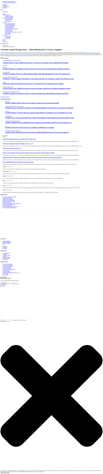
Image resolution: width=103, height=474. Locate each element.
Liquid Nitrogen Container (8, 199)
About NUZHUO (6, 14)
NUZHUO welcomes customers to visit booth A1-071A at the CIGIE (19, 139)
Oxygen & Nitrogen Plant (10, 25)
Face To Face (7, 20)
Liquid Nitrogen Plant (9, 27)
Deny (5, 472)
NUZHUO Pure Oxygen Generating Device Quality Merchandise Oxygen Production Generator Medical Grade (39, 118)
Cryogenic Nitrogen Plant (10, 24)
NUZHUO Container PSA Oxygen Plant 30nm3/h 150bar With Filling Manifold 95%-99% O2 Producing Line (36, 74)
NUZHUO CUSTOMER (8, 18)
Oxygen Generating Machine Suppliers (10, 206)
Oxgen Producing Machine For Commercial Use (12, 203)
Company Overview (9, 15)
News (4, 40)
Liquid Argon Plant (9, 30)
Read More (5, 65)
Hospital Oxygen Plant (7, 198)
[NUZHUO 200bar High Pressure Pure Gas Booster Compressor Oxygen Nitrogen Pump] (7, 101)
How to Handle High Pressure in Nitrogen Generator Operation (18, 162)
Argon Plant (7, 38)
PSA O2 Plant (8, 33)
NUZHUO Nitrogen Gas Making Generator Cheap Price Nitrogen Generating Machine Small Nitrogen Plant (36, 69)
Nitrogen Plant (8, 37)
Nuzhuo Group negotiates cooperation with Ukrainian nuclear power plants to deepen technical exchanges (29, 152)
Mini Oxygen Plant (6, 202)
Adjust (8, 472)
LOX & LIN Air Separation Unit (11, 28)
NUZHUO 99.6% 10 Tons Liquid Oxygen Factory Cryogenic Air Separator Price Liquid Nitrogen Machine (35, 63)
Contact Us (5, 41)
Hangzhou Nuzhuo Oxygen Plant (9, 207)
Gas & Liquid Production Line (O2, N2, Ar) (13, 31)
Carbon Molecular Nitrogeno (10, 53)
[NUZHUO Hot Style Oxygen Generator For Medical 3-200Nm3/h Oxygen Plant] (6, 125)
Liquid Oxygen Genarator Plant (9, 201)
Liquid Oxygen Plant (9, 26)
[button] (51, 396)
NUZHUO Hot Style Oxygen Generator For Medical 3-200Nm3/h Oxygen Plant (29, 127)
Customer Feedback (9, 19)
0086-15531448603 (6, 242)
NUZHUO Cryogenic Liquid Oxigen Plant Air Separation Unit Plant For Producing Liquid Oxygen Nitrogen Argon (38, 79)
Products (4, 22)
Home (4, 13)
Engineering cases (8, 21)
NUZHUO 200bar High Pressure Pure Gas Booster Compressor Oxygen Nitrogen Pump (32, 103)
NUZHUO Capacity (9, 17)
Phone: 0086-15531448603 (10, 1)
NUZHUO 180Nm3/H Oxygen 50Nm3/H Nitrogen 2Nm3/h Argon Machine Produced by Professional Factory (38, 122)
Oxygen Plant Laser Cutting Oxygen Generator (33, 53)
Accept (2, 472)
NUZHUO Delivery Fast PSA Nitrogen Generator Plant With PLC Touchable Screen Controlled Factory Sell (38, 113)
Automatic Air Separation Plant (9, 200)
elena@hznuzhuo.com (7, 241)
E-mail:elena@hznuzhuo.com (11, 2)
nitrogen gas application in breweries (12, 148)
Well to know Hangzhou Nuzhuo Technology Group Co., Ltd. (18, 143)
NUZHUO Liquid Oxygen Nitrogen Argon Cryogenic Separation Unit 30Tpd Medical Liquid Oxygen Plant (35, 93)
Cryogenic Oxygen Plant (10, 23)
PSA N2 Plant (8, 34)
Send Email (2, 285)
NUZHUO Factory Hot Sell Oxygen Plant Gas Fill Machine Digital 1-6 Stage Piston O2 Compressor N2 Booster (39, 108)
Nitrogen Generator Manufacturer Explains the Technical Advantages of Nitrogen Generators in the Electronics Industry (32, 157)
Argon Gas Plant (8, 29)
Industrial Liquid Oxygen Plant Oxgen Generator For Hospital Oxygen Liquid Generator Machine (33, 83)
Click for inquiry (3, 282)
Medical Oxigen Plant (20, 53)
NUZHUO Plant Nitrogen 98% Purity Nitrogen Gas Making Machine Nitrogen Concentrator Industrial (37, 132)
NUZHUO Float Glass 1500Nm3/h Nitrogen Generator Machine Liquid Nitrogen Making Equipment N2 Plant (36, 88)
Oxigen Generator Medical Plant (9, 204)
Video (4, 39)
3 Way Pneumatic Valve (7, 205)
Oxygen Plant (7, 36)
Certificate (5, 254)
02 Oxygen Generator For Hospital (9, 196)
